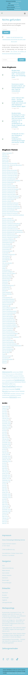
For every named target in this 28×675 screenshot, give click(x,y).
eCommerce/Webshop (8, 239)
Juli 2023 (4, 449)
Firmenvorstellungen (7, 251)
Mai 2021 (4, 487)
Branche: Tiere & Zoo (7, 222)
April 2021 (4, 489)
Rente (9, 391)
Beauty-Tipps (5, 160)
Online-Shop (5, 389)
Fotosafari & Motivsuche (8, 254)
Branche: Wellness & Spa (8, 234)
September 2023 (6, 447)
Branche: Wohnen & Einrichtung (10, 235)
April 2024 (4, 435)
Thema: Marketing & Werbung (9, 326)
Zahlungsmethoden (7, 602)
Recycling (5, 391)
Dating (17, 372)
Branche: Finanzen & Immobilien (10, 189)
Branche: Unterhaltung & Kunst (10, 228)
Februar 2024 (5, 439)
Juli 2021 (4, 483)
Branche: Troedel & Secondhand (10, 225)
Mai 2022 (4, 466)
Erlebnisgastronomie (7, 242)
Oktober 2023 (5, 446)
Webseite (4, 361)
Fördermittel (5, 252)
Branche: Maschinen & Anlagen (10, 204)
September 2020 (6, 497)
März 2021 (5, 490)
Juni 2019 (4, 514)
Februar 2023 (5, 452)
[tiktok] (17, 659)
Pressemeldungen (6, 582)
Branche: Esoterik (6, 184)
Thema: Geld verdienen (8, 316)
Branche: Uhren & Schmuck (9, 227)
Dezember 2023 (6, 442)
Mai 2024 (4, 434)
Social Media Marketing (8, 299)
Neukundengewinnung (8, 285)
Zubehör (19, 397)
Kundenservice (19, 380)
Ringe (3, 295)
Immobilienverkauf (6, 377)
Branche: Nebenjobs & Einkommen (11, 208)
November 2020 (6, 495)
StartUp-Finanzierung (7, 302)
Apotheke (4, 158)
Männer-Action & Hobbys (8, 273)
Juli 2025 (4, 409)
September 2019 (6, 511)
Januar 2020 (5, 507)
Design (21, 372)
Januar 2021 (5, 492)
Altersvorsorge (7, 372)
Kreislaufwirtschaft (10, 380)
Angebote (4, 600)
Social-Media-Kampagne (8, 301)
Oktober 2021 (5, 478)
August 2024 (5, 428)
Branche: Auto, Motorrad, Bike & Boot (12, 165)
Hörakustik (5, 265)
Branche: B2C (5, 168)
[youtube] (12, 659)
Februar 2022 (5, 471)
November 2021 (6, 477)
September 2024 (6, 427)
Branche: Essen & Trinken (8, 185)
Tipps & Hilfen (5, 352)
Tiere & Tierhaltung (7, 350)
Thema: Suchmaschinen (8, 342)
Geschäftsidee (6, 258)
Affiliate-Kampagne (7, 153)
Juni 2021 (4, 485)
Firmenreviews (6, 249)
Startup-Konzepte (6, 304)
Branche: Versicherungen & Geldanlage (12, 230)
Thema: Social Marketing (8, 335)
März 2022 (5, 470)
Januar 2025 (5, 420)
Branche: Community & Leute (9, 177)
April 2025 (4, 415)
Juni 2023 (4, 451)
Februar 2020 (5, 506)
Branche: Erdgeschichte (8, 182)
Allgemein (4, 154)
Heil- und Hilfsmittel (7, 263)
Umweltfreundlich (6, 395)
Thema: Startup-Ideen (7, 340)
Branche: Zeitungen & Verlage (9, 237)
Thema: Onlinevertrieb (7, 328)
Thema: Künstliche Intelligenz (9, 325)
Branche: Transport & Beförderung (11, 223)
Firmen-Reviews (6, 244)
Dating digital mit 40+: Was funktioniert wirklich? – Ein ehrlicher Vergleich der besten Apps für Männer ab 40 (14, 629)
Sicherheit (7, 393)
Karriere (4, 380)
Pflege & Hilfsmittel (7, 294)
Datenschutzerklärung (7, 568)
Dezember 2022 (6, 456)
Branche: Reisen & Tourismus (9, 213)
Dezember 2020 (6, 494)
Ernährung (4, 374)
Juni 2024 (4, 432)
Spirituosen (18, 393)
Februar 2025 (5, 418)
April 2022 (4, 468)
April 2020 (4, 502)
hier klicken (18, 1)
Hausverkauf (15, 375)
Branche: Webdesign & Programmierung (12, 232)
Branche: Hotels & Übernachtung (10, 196)
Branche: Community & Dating (9, 175)
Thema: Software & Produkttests (10, 337)
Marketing (12, 382)
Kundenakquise (6, 270)
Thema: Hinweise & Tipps (8, 320)
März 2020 (5, 504)
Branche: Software (7, 218)
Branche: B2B (5, 167)
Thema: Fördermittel (7, 314)
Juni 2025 (4, 411)
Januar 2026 (5, 406)
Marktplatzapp (17, 382)
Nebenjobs (5, 282)
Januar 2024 (5, 440)
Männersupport (6, 278)
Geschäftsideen (6, 259)
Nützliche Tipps (6, 289)
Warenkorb (5, 578)
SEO (2, 393)
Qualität (17, 389)
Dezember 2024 (6, 422)
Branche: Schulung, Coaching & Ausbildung (13, 215)
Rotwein (13, 391)
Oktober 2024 (5, 425)
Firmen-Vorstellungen (7, 246)
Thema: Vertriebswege (7, 349)
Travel (3, 354)
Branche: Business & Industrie (10, 173)
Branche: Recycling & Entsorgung (10, 211)
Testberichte (5, 306)
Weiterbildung (5, 397)
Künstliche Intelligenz (7, 271)
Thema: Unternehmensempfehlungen (11, 345)
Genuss (3, 375)
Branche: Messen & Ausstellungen (11, 206)
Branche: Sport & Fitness (8, 220)
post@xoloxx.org (14, 3)
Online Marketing (6, 292)
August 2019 (5, 513)
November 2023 (6, 444)
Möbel (14, 383)
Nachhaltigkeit (9, 386)
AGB (3, 565)
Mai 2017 (4, 523)
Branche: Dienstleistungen (9, 179)
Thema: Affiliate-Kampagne (9, 307)
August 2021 (5, 482)
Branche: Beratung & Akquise (9, 172)
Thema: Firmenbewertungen (9, 311)
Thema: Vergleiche (6, 347)
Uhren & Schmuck (6, 356)
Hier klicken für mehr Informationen (16, 673)
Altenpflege (5, 156)
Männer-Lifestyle (6, 275)
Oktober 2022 (5, 459)
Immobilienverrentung (18, 377)
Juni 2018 (4, 520)
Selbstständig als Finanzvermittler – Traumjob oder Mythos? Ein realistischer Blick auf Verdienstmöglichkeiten (13, 641)
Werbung (4, 363)
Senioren (22, 391)
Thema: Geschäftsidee (8, 318)
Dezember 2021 (6, 475)
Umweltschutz (13, 395)
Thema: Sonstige (6, 338)
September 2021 (6, 480)
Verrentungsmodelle (7, 359)
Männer (24, 382)
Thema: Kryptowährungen (8, 321)
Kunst (3, 382)
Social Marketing (6, 297)
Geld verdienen (6, 256)
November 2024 (6, 423)
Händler (4, 261)
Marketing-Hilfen (6, 280)
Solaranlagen (13, 393)
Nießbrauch (19, 386)
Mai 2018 (4, 521)
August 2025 (5, 408)
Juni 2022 (4, 464)
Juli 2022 (4, 463)
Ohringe (4, 290)
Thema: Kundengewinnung (9, 323)
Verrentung (18, 395)
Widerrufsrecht (6, 570)
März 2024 (5, 437)
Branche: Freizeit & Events (9, 191)
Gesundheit (9, 376)
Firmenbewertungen (7, 247)
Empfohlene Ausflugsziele (8, 240)
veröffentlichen (17, 9)
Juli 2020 (4, 499)
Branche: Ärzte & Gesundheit (9, 163)
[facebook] (3, 659)
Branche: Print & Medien (8, 210)
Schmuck (17, 391)
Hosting (4, 266)
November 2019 (6, 509)
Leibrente (7, 382)
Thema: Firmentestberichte (9, 313)
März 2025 (5, 416)
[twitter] (8, 659)
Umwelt (22, 393)
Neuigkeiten (5, 283)
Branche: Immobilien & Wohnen (10, 197)
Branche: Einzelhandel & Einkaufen (11, 180)
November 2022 (6, 458)
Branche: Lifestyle (6, 201)
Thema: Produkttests (7, 330)
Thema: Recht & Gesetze (8, 332)
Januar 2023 (5, 454)
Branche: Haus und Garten (9, 194)
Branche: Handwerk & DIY (9, 192)
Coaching (14, 372)
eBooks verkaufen (6, 575)
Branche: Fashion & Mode (9, 187)
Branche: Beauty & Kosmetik (9, 170)
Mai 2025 (4, 413)
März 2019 (5, 516)
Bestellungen (5, 597)
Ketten (4, 268)
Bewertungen (5, 580)
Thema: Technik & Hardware (9, 344)
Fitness (8, 374)
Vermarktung (5, 357)
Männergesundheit (7, 277)
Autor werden (5, 573)
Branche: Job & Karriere (8, 199)
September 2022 (6, 461)
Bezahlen (4, 595)
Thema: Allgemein (6, 309)
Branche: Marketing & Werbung (10, 203)
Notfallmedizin (5, 287)
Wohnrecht (13, 397)
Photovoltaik (12, 389)
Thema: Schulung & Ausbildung (10, 333)
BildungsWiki (5, 161)
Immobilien (21, 375)
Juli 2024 (4, 430)
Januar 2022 (5, 473)
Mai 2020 (4, 501)
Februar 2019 (5, 518)
